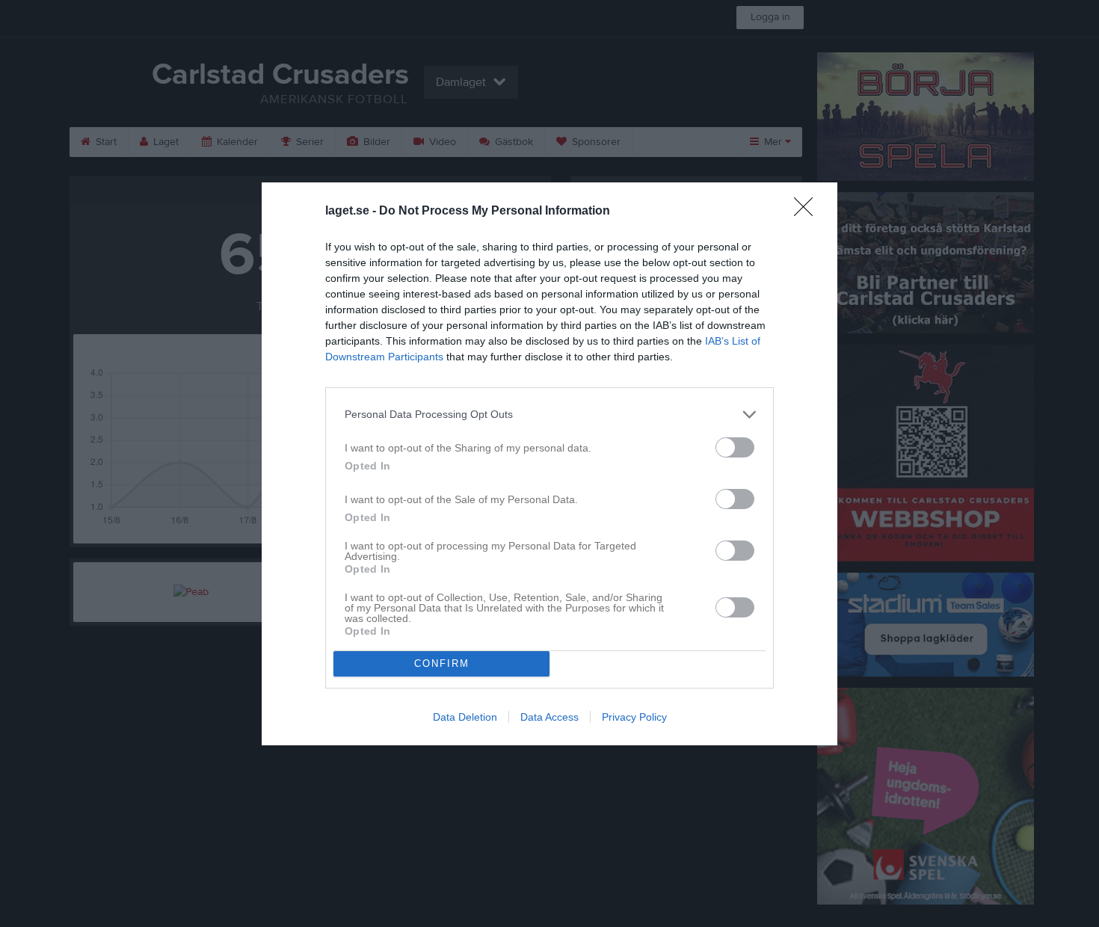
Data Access (549, 717)
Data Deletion (465, 717)
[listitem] (549, 414)
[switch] (734, 447)
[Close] (808, 211)
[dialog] (549, 463)
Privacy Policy (634, 717)
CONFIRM (442, 663)
